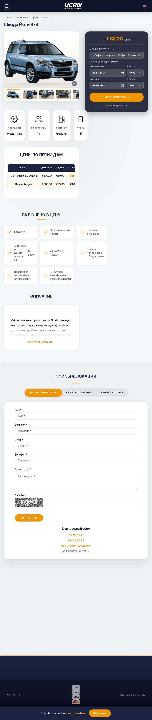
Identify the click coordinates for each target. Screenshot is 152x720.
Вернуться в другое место (105, 61)
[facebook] (7, 668)
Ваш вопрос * (23, 469)
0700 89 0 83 (76, 540)
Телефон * (21, 454)
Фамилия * (21, 424)
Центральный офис (43, 392)
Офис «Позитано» (79, 392)
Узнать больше (112, 392)
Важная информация (116, 105)
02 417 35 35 (76, 535)
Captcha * (20, 495)
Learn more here (76, 713)
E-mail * (19, 439)
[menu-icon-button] (6, 6)
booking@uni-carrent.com (75, 545)
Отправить (29, 517)
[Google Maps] (76, 611)
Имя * (18, 410)
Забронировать (114, 97)
